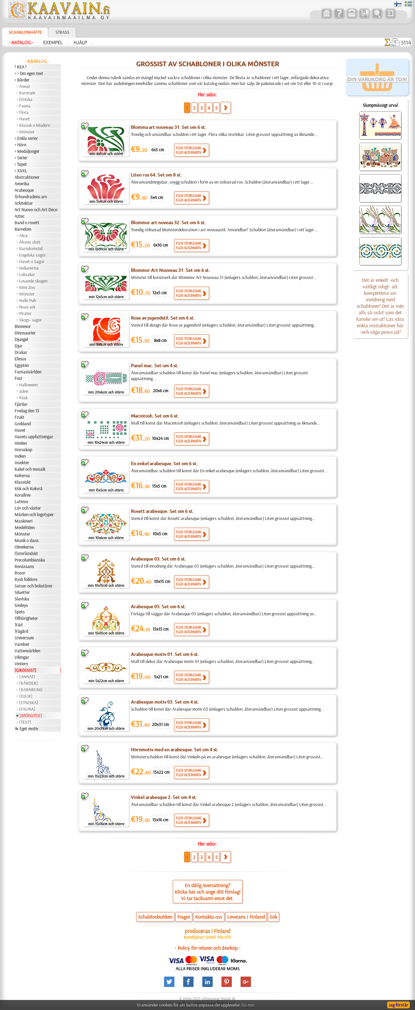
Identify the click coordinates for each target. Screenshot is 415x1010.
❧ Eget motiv (26, 728)
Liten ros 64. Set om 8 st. (156, 174)
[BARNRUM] (30, 689)
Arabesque (24, 190)
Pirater (25, 313)
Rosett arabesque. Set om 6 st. (162, 511)
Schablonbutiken (155, 916)
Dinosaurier (25, 333)
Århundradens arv (31, 196)
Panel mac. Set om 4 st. (155, 365)
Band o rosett (27, 222)
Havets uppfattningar (34, 436)
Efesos (20, 359)
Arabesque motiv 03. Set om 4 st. (165, 701)
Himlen (21, 443)
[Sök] (377, 17)
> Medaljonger (27, 151)
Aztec (20, 216)
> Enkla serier (26, 138)
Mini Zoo (27, 287)
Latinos (21, 501)
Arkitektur (24, 203)
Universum (24, 638)
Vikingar (22, 657)
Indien (20, 456)
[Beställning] (364, 17)
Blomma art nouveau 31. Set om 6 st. (168, 127)
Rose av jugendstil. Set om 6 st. (163, 317)
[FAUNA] (27, 709)
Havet (24, 119)
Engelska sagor (32, 255)
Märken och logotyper (34, 514)
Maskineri (23, 521)
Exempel (53, 42)
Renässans (24, 566)
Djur (18, 346)
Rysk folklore (26, 579)
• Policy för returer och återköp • (208, 947)
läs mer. (248, 1005)
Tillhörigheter (26, 618)
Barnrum (27, 93)
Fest (18, 378)
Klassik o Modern (34, 125)
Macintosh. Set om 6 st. (155, 415)
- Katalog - (21, 42)
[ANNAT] (27, 676)
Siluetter (22, 592)
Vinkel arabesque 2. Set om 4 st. (164, 797)
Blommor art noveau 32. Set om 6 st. (168, 222)
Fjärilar (21, 404)
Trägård (21, 631)
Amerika (22, 183)
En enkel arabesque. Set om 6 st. (164, 463)
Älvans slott (30, 242)
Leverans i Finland (246, 916)
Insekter (22, 462)
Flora (24, 112)
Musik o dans (27, 540)
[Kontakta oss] (351, 17)
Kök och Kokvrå (28, 488)
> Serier (21, 158)
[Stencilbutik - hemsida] (58, 18)
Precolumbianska (30, 560)
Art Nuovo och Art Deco (36, 209)
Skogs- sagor (30, 320)
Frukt (19, 417)
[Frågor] (339, 17)
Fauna (24, 106)
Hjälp (80, 42)
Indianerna (29, 268)
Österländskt (26, 553)
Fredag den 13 (27, 411)
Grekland (23, 424)
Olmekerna (24, 547)
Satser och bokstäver (34, 586)
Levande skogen (33, 281)
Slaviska (22, 599)
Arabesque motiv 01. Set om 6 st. (165, 654)
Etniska (25, 99)
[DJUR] (25, 696)
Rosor (20, 573)
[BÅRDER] (28, 683)
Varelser (22, 644)
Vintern (21, 664)
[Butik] (326, 17)
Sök (273, 916)
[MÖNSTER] (31, 715)
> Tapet (21, 164)
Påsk (23, 398)
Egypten (22, 365)
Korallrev (23, 495)
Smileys (21, 605)
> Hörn (20, 145)
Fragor (183, 916)
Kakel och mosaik (30, 469)
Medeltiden (25, 527)
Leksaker (27, 274)
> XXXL (21, 171)
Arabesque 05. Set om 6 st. (158, 606)
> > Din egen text (29, 73)
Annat (24, 86)
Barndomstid (30, 248)
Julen (23, 391)
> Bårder (22, 80)
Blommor (23, 326)
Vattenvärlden (27, 651)
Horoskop (23, 449)
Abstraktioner (27, 177)
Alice (23, 235)
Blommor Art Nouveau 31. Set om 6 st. (170, 270)
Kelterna (22, 475)
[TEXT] (25, 722)
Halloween (28, 385)
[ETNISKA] (28, 702)
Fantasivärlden (28, 372)
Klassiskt (23, 482)
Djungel (21, 339)
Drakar (21, 352)
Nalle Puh (27, 300)
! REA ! (21, 67)
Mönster (27, 132)
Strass (62, 32)
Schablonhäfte (25, 32)
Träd (18, 625)
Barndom (23, 229)
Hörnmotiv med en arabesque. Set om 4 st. (175, 749)
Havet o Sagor (31, 261)
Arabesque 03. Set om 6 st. (158, 558)
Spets (20, 612)
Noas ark (27, 307)
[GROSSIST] (25, 670)
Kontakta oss (208, 916)
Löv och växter (28, 508)
